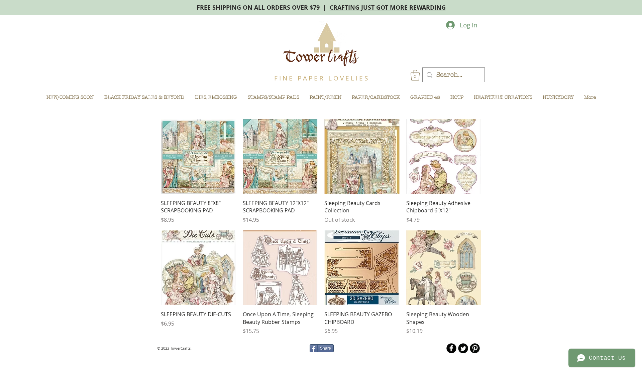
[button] (415, 75)
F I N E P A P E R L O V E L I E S (321, 78)
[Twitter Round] (463, 348)
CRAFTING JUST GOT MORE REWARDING (388, 7)
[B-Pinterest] (475, 348)
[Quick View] (198, 156)
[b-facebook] (451, 348)
